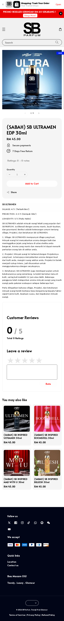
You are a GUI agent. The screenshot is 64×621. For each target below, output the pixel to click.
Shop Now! (30, 15)
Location (11, 561)
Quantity (11, 169)
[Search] (57, 42)
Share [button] (14, 192)
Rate (48, 383)
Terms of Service (17, 615)
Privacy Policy (33, 615)
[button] (3, 29)
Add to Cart (32, 183)
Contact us (12, 565)
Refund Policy (48, 615)
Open (58, 4)
